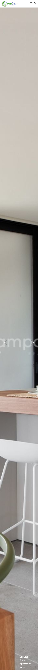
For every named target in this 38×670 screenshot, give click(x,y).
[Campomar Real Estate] (9, 4)
